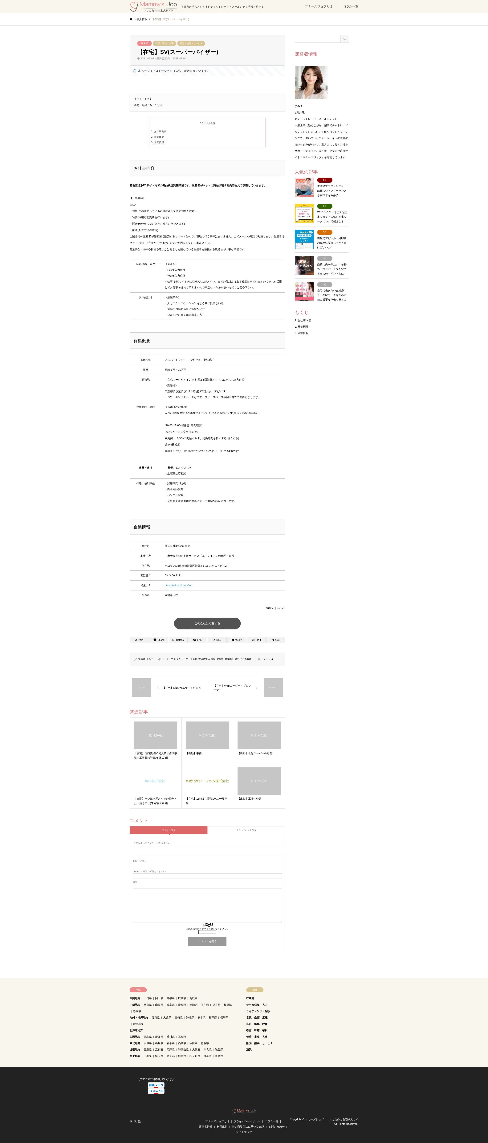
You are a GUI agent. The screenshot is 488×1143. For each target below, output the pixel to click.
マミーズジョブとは (318, 6)
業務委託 (229, 659)
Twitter (135, 1121)
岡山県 (159, 998)
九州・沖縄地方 (139, 1017)
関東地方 (135, 1055)
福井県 (216, 1004)
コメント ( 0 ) (168, 830)
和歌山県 (183, 1049)
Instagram (131, 1121)
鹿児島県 (138, 1023)
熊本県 (201, 1017)
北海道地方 (136, 1030)
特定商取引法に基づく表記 (248, 1126)
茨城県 (219, 1055)
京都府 (159, 1049)
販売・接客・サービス (191, 43)
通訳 (249, 1049)
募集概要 (157, 136)
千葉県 (148, 1055)
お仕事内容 (158, 131)
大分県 (167, 1017)
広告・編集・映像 (257, 1023)
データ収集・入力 (257, 1004)
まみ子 (149, 659)
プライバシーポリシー (247, 1121)
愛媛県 (159, 1036)
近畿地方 (135, 1049)
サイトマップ (244, 1131)
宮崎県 (179, 1017)
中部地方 (135, 1004)
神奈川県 (194, 1055)
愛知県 (182, 1004)
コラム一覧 (350, 6)
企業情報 (157, 142)
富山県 (148, 1004)
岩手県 (171, 1043)
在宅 (213, 659)
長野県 (228, 1004)
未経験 (220, 659)
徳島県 (148, 1036)
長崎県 (224, 1017)
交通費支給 (204, 659)
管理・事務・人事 (164, 43)
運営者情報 (205, 1126)
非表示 (211, 123)
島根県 (171, 998)
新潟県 (193, 1004)
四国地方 (135, 1036)
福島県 (182, 1043)
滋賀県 (219, 1049)
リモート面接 (190, 659)
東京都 (144, 43)
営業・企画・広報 (257, 1017)
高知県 (182, 1036)
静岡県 (137, 1011)
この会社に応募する (207, 623)
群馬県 (208, 1055)
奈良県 (208, 1049)
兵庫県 (171, 1049)
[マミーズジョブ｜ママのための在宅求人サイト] (244, 1112)
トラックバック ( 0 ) (246, 830)
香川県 (171, 1036)
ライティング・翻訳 (258, 1011)
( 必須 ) (139, 861)
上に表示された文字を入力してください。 (207, 929)
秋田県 (193, 1043)
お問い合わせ (277, 1126)
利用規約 (222, 1126)
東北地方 (135, 1043)
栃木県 (182, 1055)
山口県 (148, 998)
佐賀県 (156, 1017)
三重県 (148, 1049)
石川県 (205, 1004)
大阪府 (196, 1049)
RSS (139, 1121)
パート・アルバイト (172, 659)
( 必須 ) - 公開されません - (149, 871)
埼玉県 (159, 1055)
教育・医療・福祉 (257, 1030)
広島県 (182, 998)
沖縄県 (190, 1017)
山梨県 (159, 1004)
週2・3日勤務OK (243, 659)
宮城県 (148, 1043)
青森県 (205, 1043)
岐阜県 (171, 1004)
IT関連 (250, 998)
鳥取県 (193, 998)
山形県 (159, 1043)
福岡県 (213, 1017)
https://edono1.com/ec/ (178, 585)
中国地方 (135, 998)
